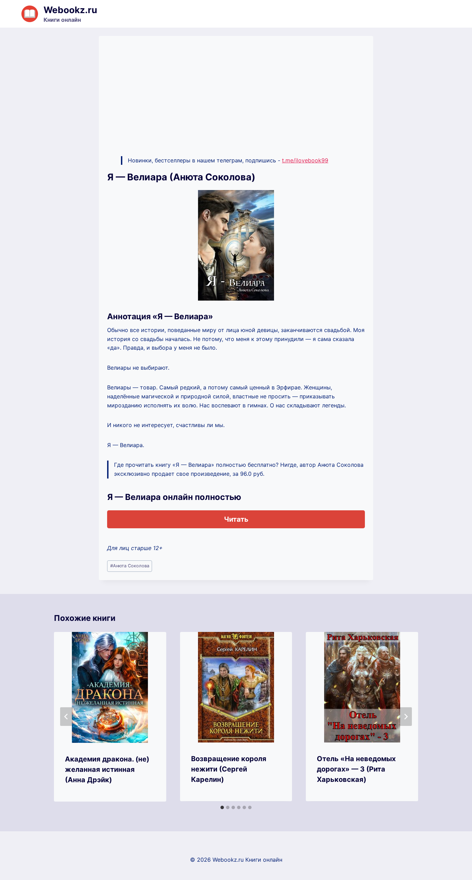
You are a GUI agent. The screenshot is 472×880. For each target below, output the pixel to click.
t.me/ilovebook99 (305, 160)
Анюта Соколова (129, 565)
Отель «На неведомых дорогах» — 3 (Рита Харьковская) (356, 769)
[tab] (222, 807)
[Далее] (405, 716)
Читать (236, 519)
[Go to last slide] (66, 716)
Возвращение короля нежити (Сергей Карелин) (228, 769)
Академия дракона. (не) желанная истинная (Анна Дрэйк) (107, 769)
